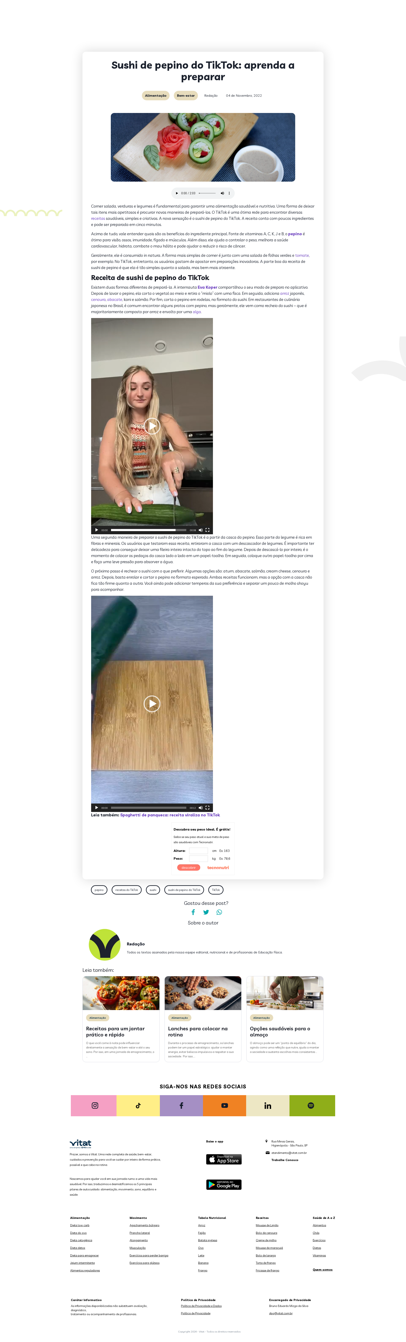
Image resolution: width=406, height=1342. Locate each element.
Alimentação (155, 95)
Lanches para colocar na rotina (198, 1031)
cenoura (98, 299)
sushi (153, 890)
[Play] (97, 530)
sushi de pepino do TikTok (184, 890)
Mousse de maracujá (269, 1248)
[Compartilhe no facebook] (193, 912)
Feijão (202, 1233)
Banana (203, 1263)
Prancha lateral (140, 1233)
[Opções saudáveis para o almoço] (285, 1009)
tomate (302, 255)
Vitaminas (319, 1255)
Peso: (178, 858)
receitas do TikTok (126, 890)
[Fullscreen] (207, 530)
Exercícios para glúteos (144, 1263)
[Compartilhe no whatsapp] (219, 912)
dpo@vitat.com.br (281, 1313)
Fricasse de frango (267, 1270)
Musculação (138, 1248)
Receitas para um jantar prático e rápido (115, 1031)
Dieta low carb (79, 1225)
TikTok (216, 890)
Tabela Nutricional (212, 1218)
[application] (152, 426)
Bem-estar (186, 95)
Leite (201, 1255)
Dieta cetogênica (81, 1240)
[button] (152, 426)
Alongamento (139, 1240)
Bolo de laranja (266, 1255)
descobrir (189, 867)
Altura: (179, 850)
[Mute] (201, 530)
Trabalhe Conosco (285, 1160)
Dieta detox (77, 1248)
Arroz (201, 1225)
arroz (284, 293)
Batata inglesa (207, 1240)
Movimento (138, 1218)
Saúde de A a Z (324, 1218)
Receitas (262, 1218)
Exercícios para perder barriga (149, 1255)
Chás (316, 1233)
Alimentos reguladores (85, 1270)
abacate (114, 299)
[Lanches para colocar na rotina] (203, 1009)
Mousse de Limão (267, 1225)
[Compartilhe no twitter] (206, 912)
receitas (98, 218)
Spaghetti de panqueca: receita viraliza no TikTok (170, 814)
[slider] (148, 530)
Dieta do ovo (78, 1233)
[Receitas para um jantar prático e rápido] (121, 1009)
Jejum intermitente (82, 1263)
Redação (211, 95)
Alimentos (319, 1225)
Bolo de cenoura (266, 1233)
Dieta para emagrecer (84, 1255)
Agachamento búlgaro (144, 1225)
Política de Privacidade (195, 1313)
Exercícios (319, 1240)
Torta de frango (266, 1263)
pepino (99, 890)
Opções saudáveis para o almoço (280, 1031)
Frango (202, 1270)
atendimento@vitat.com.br (289, 1153)
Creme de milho (266, 1240)
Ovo (201, 1248)
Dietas (317, 1248)
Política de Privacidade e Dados (201, 1306)
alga (197, 311)
